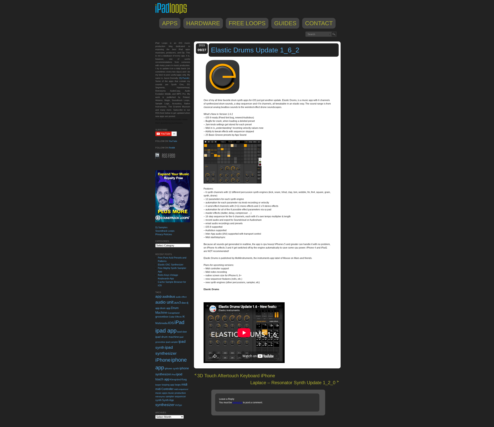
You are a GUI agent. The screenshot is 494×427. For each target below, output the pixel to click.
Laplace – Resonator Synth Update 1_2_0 (292, 382)
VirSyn (178, 405)
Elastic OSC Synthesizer (170, 264)
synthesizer (164, 405)
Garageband (173, 313)
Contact (319, 23)
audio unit (164, 302)
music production (177, 393)
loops (178, 384)
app (158, 296)
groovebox (161, 316)
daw (183, 302)
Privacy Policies (163, 234)
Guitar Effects (175, 317)
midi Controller (164, 389)
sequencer (180, 396)
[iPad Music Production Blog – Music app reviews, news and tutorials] (172, 14)
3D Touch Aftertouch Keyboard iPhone (236, 375)
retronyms (160, 396)
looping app (168, 384)
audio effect (181, 297)
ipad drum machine (167, 336)
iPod (174, 374)
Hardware (203, 23)
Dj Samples (161, 227)
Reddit (172, 148)
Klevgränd (175, 379)
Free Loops (247, 23)
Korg (184, 379)
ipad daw (182, 331)
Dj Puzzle (184, 78)
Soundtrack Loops (164, 231)
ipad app (166, 330)
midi (184, 384)
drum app (165, 308)
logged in (237, 402)
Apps (170, 23)
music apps (161, 393)
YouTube (173, 141)
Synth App (168, 400)
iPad (179, 322)
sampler (170, 396)
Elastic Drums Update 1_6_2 (255, 50)
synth (158, 400)
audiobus (168, 296)
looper (158, 385)
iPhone (163, 360)
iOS (171, 323)
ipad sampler (172, 342)
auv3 (177, 302)
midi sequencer (181, 389)
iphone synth (172, 368)
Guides (285, 23)
